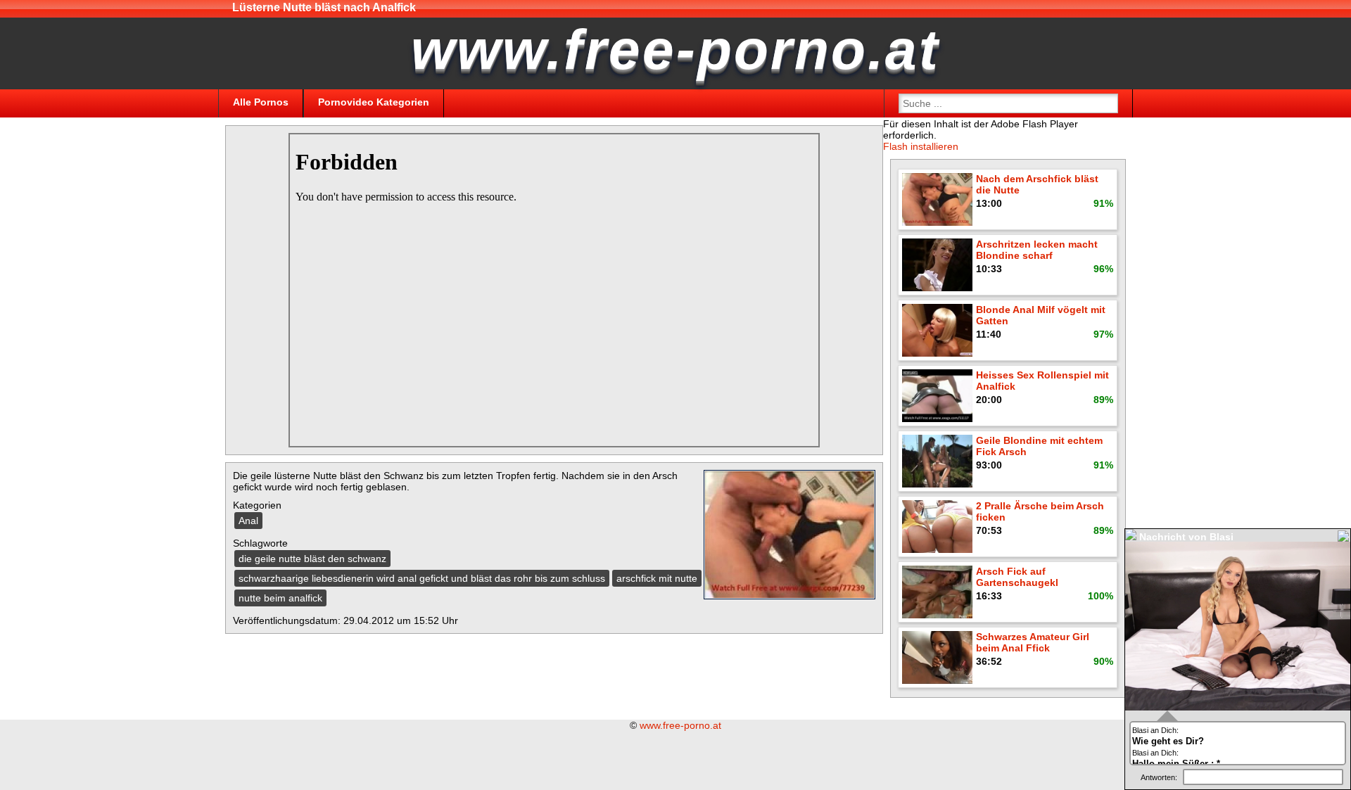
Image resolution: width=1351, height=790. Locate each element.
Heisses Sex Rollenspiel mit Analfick (1042, 380)
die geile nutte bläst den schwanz (312, 558)
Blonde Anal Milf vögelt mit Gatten (1040, 315)
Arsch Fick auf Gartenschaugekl (1017, 577)
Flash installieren (920, 146)
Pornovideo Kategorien (373, 102)
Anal (248, 520)
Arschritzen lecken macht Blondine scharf (1037, 249)
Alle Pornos (260, 102)
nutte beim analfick (280, 598)
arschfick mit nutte (656, 578)
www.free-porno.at (680, 725)
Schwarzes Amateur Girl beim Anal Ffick (1032, 642)
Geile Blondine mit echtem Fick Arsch (1039, 446)
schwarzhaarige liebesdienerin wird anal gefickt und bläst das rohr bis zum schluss (422, 578)
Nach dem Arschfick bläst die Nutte (1037, 184)
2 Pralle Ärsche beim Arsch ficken (1040, 511)
